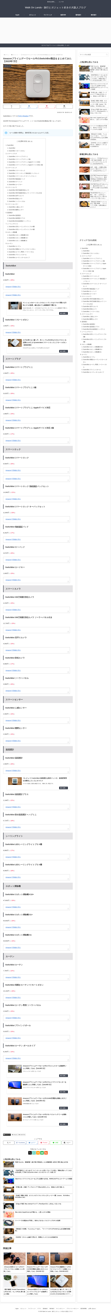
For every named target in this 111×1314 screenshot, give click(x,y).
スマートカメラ (12, 187)
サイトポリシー (60, 1308)
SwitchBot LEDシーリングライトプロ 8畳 (22, 226)
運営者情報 (83, 1308)
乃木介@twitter (23, 116)
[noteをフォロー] (34, 1153)
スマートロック (12, 167)
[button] (64, 107)
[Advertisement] (55, 30)
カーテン (10, 243)
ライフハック (32, 1308)
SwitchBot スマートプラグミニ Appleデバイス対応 (24, 162)
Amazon (15, 1134)
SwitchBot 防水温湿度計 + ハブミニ (20, 221)
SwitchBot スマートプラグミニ (18, 156)
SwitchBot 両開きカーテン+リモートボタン (22, 249)
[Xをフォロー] (30, 1153)
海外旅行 (52, 1308)
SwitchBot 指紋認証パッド (17, 179)
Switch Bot (22, 1134)
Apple (17, 1308)
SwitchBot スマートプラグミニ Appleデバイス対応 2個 (26, 165)
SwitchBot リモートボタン (17, 151)
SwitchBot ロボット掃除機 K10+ (19, 235)
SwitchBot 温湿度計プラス (17, 218)
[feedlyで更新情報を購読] (42, 1153)
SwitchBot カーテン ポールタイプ (19, 257)
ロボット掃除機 (12, 232)
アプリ (39, 1308)
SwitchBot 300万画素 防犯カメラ (19, 190)
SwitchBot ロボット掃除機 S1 (18, 240)
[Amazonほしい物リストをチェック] (38, 1153)
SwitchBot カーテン (15, 246)
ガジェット (7, 1134)
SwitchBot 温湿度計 (15, 215)
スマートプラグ (12, 153)
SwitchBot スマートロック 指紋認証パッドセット (24, 173)
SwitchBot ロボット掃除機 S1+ (18, 238)
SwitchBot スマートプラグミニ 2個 (19, 159)
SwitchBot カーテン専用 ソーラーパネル (21, 252)
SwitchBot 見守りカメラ (16, 195)
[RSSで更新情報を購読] (46, 1153)
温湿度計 (10, 212)
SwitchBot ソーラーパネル (17, 201)
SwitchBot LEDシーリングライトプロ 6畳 (22, 229)
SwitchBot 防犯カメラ (15, 198)
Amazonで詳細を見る (13, 287)
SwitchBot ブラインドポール (18, 254)
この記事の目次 (21, 141)
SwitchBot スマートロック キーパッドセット (23, 176)
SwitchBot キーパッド (15, 181)
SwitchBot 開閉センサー (16, 210)
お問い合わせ (92, 1308)
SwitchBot (10, 145)
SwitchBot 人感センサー (16, 207)
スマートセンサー (12, 204)
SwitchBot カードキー (15, 184)
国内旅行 (45, 1308)
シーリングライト (12, 224)
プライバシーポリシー (73, 1308)
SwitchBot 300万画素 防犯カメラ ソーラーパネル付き (25, 193)
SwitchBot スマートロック (17, 170)
